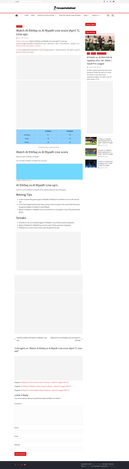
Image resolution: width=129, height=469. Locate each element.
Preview (93, 53)
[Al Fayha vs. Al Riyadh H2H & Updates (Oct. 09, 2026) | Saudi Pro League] (91, 142)
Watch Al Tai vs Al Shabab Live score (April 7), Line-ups (66, 339)
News (33, 15)
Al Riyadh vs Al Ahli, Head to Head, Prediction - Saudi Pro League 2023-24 (45, 390)
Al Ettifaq (19, 50)
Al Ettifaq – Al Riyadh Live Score (24, 180)
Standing (56, 147)
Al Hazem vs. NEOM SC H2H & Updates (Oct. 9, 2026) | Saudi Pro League (105, 152)
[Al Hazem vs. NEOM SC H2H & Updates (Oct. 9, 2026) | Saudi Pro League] (91, 153)
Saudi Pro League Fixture (45, 15)
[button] (55, 15)
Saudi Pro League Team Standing (70, 15)
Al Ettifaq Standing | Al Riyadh (46, 147)
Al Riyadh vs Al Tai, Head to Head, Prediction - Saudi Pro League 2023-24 (44, 382)
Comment (18, 404)
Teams (85, 15)
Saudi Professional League (26, 52)
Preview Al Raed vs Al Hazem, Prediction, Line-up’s (32, 339)
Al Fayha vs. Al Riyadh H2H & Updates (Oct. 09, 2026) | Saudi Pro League (105, 140)
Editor (27, 38)
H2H (88, 53)
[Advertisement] (48, 67)
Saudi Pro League (102, 53)
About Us (95, 15)
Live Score (19, 26)
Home (26, 15)
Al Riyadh (40, 50)
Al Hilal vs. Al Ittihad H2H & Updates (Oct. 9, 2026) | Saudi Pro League (105, 163)
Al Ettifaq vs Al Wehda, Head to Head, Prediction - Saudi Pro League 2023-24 (46, 386)
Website (17, 445)
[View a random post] (112, 15)
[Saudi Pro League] (16, 15)
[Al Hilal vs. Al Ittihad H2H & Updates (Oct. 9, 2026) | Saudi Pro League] (91, 165)
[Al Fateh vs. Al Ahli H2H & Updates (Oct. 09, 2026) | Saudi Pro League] (100, 43)
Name (16, 428)
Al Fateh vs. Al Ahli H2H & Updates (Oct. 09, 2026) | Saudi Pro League (99, 60)
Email (16, 436)
